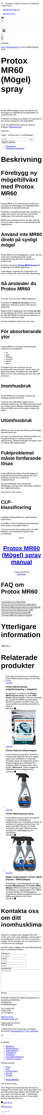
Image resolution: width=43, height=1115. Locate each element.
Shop (8, 1067)
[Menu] (4, 30)
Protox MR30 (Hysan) (27, 265)
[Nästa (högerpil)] (4, 1113)
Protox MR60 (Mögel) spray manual (21, 555)
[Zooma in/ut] (2, 1111)
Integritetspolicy (17, 1031)
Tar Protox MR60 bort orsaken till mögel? (16, 615)
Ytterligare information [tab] (15, 148)
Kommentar (6, 968)
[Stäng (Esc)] (9, 1111)
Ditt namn (5, 954)
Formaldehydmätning (15, 1057)
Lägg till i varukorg (8, 142)
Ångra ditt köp (12, 1080)
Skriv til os (7, 1103)
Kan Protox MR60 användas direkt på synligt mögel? (20, 607)
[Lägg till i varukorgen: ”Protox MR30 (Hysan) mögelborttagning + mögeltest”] (15, 708)
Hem (3, 47)
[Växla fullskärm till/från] (4, 1111)
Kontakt (9, 1075)
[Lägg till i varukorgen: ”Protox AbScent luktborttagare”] (15, 772)
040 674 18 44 (9, 14)
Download (21, 574)
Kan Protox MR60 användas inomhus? (15, 613)
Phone (4, 993)
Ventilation (10, 1055)
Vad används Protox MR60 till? (12, 602)
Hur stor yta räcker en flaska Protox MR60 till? (18, 605)
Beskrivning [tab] (11, 146)
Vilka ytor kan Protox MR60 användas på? (16, 610)
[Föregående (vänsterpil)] (2, 1113)
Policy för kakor (31, 1031)
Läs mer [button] (9, 683)
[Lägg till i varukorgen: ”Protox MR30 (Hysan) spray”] (15, 835)
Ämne (4, 963)
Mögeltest (10, 1046)
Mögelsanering (12, 47)
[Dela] (7, 1111)
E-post (4, 958)
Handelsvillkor (12, 1071)
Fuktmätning (11, 1053)
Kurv (8, 1069)
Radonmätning (12, 1050)
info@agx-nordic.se (11, 10)
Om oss (9, 1073)
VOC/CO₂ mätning (13, 1059)
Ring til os (7, 1107)
